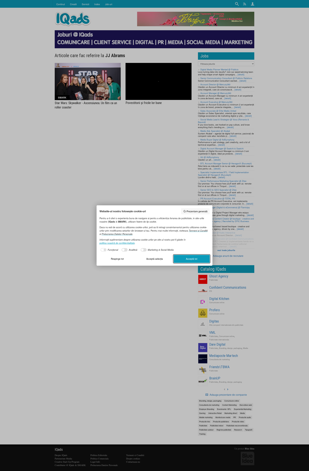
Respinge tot (117, 258)
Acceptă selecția (154, 258)
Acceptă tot (191, 258)
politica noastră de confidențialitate (117, 243)
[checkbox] (108, 250)
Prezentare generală (197, 211)
